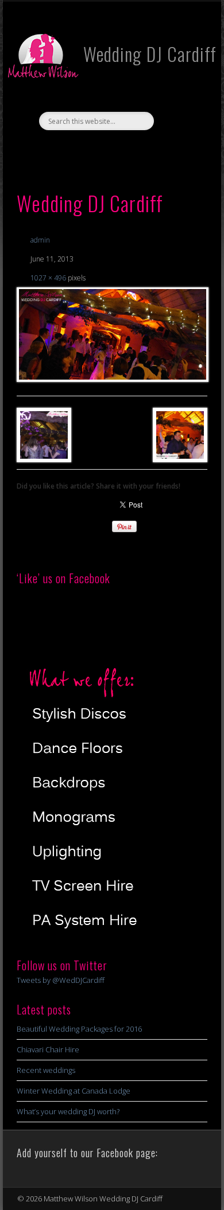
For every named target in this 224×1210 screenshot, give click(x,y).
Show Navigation (179, 102)
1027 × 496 (48, 278)
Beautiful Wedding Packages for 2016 (79, 1029)
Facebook (99, 149)
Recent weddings (46, 1070)
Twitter (122, 149)
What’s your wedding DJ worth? (68, 1111)
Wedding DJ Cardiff (150, 53)
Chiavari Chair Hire (48, 1049)
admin (40, 240)
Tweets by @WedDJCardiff (61, 980)
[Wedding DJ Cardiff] (112, 334)
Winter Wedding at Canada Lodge (73, 1091)
